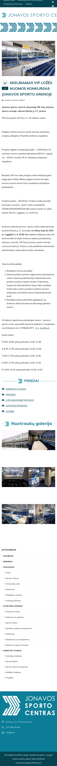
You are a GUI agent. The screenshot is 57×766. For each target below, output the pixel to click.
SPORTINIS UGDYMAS (13, 606)
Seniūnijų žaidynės (14, 656)
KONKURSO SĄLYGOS (16, 389)
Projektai (9, 678)
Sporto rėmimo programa (17, 667)
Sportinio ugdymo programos (19, 628)
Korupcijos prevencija (12, 4)
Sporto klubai (11, 661)
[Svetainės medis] (53, 6)
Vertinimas (10, 634)
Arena (8, 573)
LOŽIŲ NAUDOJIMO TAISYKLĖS (20, 400)
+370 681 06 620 (13, 727)
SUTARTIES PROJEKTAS (17, 405)
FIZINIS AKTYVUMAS (12, 650)
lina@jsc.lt (45, 328)
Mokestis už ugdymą (15, 617)
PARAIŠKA (11, 394)
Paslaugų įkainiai (13, 600)
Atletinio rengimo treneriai (17, 645)
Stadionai (10, 589)
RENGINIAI (7, 561)
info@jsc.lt (10, 732)
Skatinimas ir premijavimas (17, 639)
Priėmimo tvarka (13, 611)
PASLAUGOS (8, 567)
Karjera (29, 4)
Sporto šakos (11, 623)
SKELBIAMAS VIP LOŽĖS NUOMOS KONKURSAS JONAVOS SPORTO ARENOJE (27, 88)
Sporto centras (12, 578)
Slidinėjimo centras (14, 595)
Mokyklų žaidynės (13, 672)
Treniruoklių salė (13, 584)
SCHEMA (10, 411)
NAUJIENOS (8, 556)
